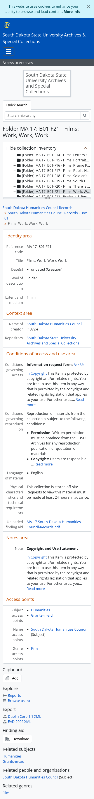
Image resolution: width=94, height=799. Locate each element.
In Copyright (37, 373)
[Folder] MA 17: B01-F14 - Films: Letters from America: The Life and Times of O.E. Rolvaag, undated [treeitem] (56, 154)
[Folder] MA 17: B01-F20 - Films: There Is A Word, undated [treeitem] (56, 186)
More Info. (73, 11)
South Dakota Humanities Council (54, 324)
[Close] (88, 6)
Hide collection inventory (31, 148)
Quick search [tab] (17, 105)
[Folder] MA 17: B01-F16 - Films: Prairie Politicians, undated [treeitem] (56, 165)
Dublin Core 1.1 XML (24, 716)
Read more (44, 464)
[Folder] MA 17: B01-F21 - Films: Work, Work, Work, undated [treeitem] (56, 191)
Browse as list (19, 700)
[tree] (47, 176)
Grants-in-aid (42, 615)
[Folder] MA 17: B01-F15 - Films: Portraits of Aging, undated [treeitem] (56, 160)
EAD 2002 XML (19, 721)
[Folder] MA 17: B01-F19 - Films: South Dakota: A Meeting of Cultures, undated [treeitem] (56, 181)
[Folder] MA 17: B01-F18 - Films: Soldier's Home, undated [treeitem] (56, 175)
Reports (14, 695)
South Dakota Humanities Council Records (38, 207)
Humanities (40, 610)
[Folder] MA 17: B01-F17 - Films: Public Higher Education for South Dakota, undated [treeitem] (56, 170)
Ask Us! (79, 364)
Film (34, 648)
